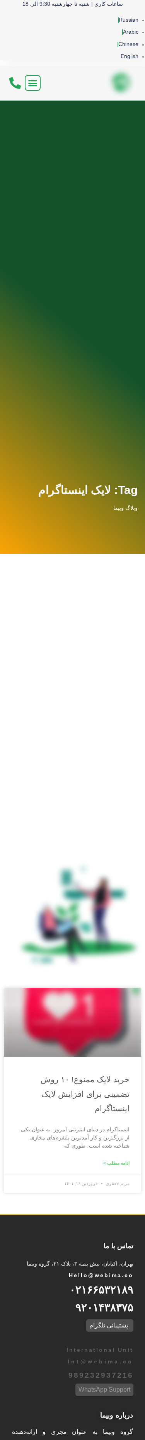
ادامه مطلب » (116, 1163)
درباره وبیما (116, 1415)
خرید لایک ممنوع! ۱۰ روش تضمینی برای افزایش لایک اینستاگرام (85, 1094)
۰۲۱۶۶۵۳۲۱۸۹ (101, 1290)
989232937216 (100, 1375)
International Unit (98, 1350)
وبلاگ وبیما (125, 508)
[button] (33, 83)
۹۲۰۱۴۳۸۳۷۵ (104, 1308)
